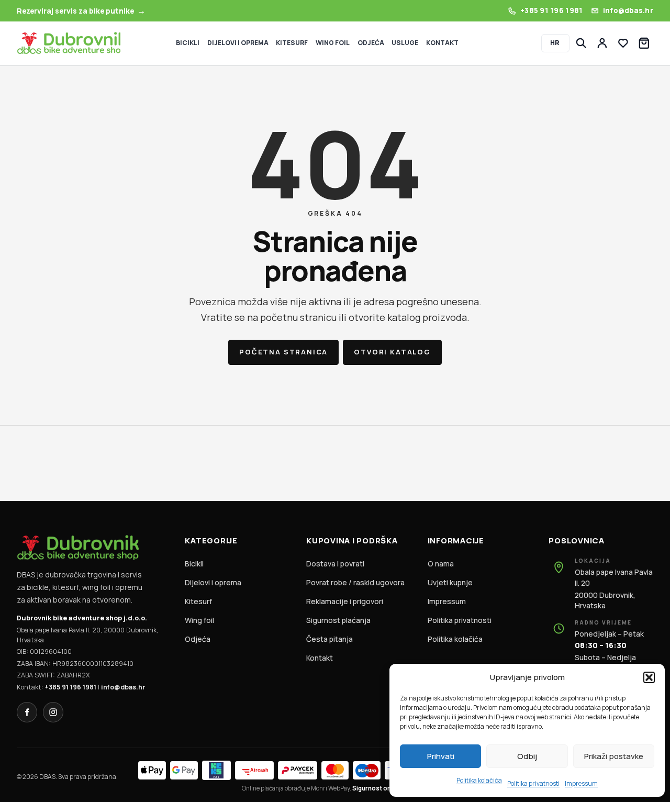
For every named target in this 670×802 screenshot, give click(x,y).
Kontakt (319, 658)
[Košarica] (644, 43)
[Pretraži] (581, 43)
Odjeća (197, 639)
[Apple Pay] (152, 770)
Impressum (581, 783)
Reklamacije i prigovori (344, 601)
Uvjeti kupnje (450, 582)
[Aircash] (254, 770)
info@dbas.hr (123, 687)
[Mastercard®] (335, 770)
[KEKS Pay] (216, 770)
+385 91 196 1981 (70, 687)
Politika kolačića (479, 780)
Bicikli (194, 564)
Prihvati (440, 756)
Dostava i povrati (335, 564)
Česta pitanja (329, 639)
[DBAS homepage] (68, 43)
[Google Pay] (184, 770)
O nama (441, 564)
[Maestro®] (367, 770)
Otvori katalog (392, 352)
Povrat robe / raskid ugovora (355, 582)
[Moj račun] (602, 43)
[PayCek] (297, 770)
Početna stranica (283, 352)
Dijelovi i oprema (213, 582)
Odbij (527, 756)
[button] (649, 677)
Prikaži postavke (613, 756)
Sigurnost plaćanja (338, 620)
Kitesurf (198, 601)
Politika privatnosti (533, 783)
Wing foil (199, 620)
